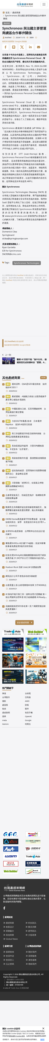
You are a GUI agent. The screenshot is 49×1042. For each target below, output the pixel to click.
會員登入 (10, 960)
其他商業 (10, 935)
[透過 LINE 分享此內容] (14, 47)
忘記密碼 (10, 964)
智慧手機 (29, 712)
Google (28, 720)
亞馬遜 (28, 697)
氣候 (4, 708)
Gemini (5, 724)
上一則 (8, 354)
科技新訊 (32, 922)
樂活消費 (32, 926)
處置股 (5, 705)
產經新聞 (6, 712)
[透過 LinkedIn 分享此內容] (30, 47)
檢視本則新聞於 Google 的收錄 (14, 41)
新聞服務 (32, 955)
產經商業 (16, 12)
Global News (12, 939)
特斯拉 (28, 724)
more (43, 378)
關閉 (42, 1039)
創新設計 (10, 926)
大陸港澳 (32, 935)
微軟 (4, 701)
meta (4, 720)
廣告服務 (32, 960)
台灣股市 (6, 697)
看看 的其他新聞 (14, 341)
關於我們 (32, 951)
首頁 (8, 12)
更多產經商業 (23, 622)
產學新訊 (32, 931)
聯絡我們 (32, 964)
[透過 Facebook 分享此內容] (5, 47)
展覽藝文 (10, 931)
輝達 (4, 693)
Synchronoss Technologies (26, 263)
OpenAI (28, 716)
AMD (27, 701)
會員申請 (10, 955)
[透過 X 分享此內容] (22, 47)
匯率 (27, 708)
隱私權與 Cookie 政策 (17, 1036)
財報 (27, 705)
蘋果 (4, 716)
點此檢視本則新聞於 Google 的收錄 (17, 345)
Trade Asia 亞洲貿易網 (20, 988)
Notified (8, 37)
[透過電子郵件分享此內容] (38, 47)
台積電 (28, 693)
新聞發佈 (10, 951)
